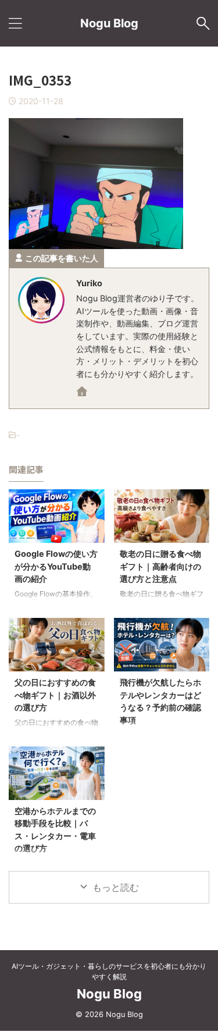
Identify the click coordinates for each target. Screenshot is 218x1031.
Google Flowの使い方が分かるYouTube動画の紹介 (56, 566)
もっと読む (115, 887)
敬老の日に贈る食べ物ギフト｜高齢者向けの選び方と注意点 (160, 566)
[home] (83, 393)
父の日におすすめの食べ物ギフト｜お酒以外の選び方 (55, 694)
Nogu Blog (109, 23)
